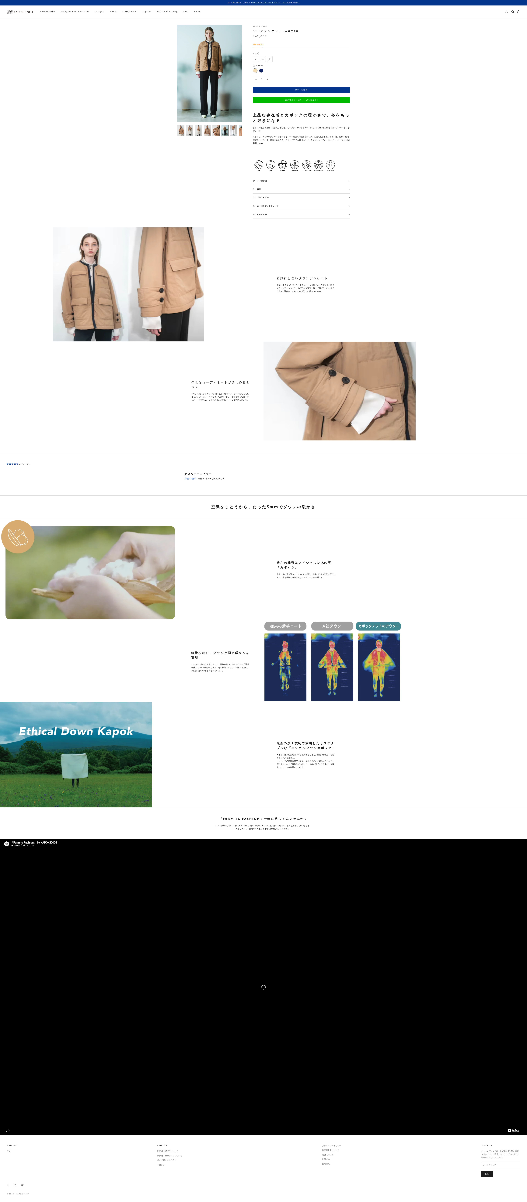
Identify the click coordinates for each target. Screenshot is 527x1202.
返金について (327, 1154)
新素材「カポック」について (169, 1155)
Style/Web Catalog (167, 12)
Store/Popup (129, 12)
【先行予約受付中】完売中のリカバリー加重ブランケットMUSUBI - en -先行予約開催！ (263, 3)
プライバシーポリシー (331, 1145)
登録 (487, 1174)
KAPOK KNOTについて (167, 1151)
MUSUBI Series (47, 12)
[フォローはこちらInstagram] (15, 1184)
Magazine (147, 12)
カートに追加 (301, 90)
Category (100, 12)
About (113, 12)
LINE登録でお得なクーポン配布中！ (301, 100)
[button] (13, 464)
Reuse (197, 12)
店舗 (8, 1151)
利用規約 (326, 1159)
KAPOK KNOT (260, 26)
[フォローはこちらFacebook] (8, 1184)
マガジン (161, 1164)
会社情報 (326, 1164)
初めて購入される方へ (166, 1160)
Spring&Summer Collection (75, 12)
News (186, 12)
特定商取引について (330, 1150)
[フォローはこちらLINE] (22, 1184)
